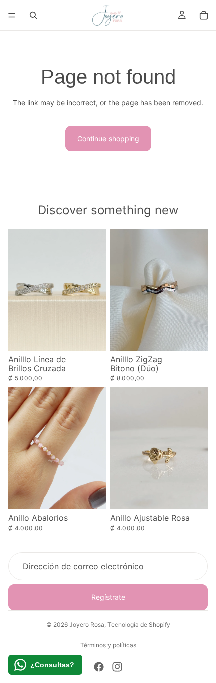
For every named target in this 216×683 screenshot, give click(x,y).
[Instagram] (117, 667)
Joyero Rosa (86, 624)
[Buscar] (33, 15)
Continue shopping (108, 138)
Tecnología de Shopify (138, 624)
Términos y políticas (108, 645)
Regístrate (108, 597)
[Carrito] (204, 15)
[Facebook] (99, 667)
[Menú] (11, 15)
